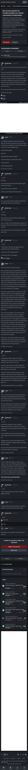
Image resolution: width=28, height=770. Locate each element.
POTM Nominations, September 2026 (14, 585)
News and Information (10, 599)
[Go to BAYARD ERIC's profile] (2, 56)
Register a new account (14, 546)
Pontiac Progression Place (11, 616)
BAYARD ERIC (8, 63)
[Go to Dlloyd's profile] (2, 529)
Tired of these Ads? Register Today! (14, 133)
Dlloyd (6, 528)
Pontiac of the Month (10, 583)
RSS (24, 758)
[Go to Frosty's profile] (2, 137)
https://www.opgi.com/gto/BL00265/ (10, 477)
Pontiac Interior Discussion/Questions (16, 56)
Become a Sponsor (23, 102)
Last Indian (8, 620)
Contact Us (13, 758)
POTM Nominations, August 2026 (13, 626)
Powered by (14, 763)
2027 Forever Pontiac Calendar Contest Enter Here (14, 610)
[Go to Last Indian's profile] (3, 618)
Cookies (18, 758)
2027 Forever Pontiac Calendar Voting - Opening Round (14, 601)
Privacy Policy (6, 758)
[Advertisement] (14, 118)
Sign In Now (14, 550)
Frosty (6, 137)
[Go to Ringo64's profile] (3, 586)
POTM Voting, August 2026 (11, 593)
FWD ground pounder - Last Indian (13, 618)
